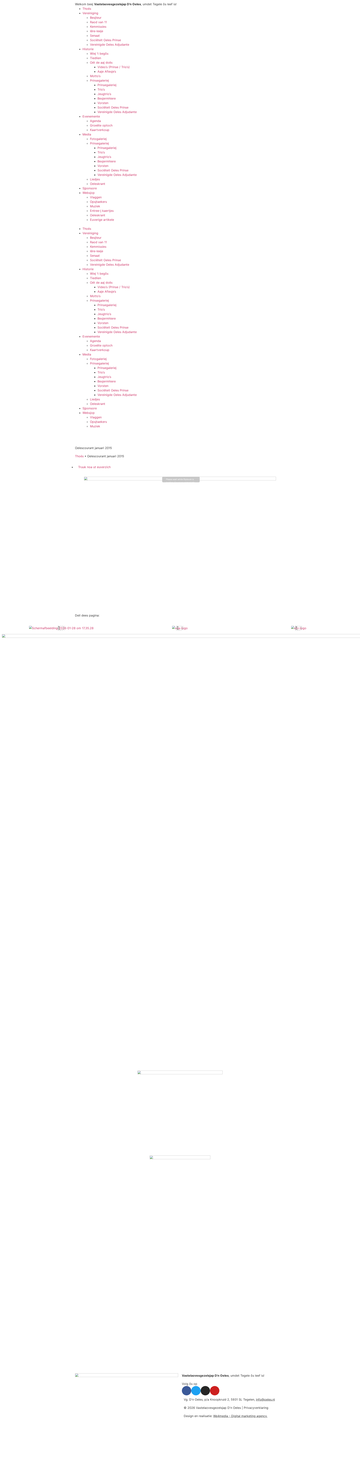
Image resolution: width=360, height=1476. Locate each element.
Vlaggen (96, 197)
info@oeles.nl (265, 1399)
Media (86, 134)
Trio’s (101, 89)
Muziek (95, 206)
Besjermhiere (107, 98)
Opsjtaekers (98, 202)
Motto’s (95, 76)
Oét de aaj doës (101, 62)
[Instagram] (205, 1390)
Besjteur (95, 17)
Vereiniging (90, 13)
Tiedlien (95, 58)
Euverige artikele (102, 220)
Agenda (95, 121)
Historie (88, 49)
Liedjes (95, 179)
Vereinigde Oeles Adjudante (109, 44)
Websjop (88, 193)
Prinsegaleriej (99, 80)
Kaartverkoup (99, 130)
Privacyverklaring (256, 1408)
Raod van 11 (98, 22)
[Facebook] (186, 1390)
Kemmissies (98, 26)
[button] (126, 224)
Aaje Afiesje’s (107, 71)
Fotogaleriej (98, 139)
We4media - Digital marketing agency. (240, 1416)
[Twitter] (196, 1390)
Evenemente (91, 116)
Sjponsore (89, 188)
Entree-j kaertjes (102, 211)
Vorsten (103, 103)
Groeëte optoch (101, 125)
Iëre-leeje (96, 31)
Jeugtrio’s (104, 94)
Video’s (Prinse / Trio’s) (114, 67)
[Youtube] (214, 1390)
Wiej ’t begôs (99, 53)
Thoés (86, 8)
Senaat (95, 35)
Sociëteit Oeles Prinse (105, 40)
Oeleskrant (97, 184)
